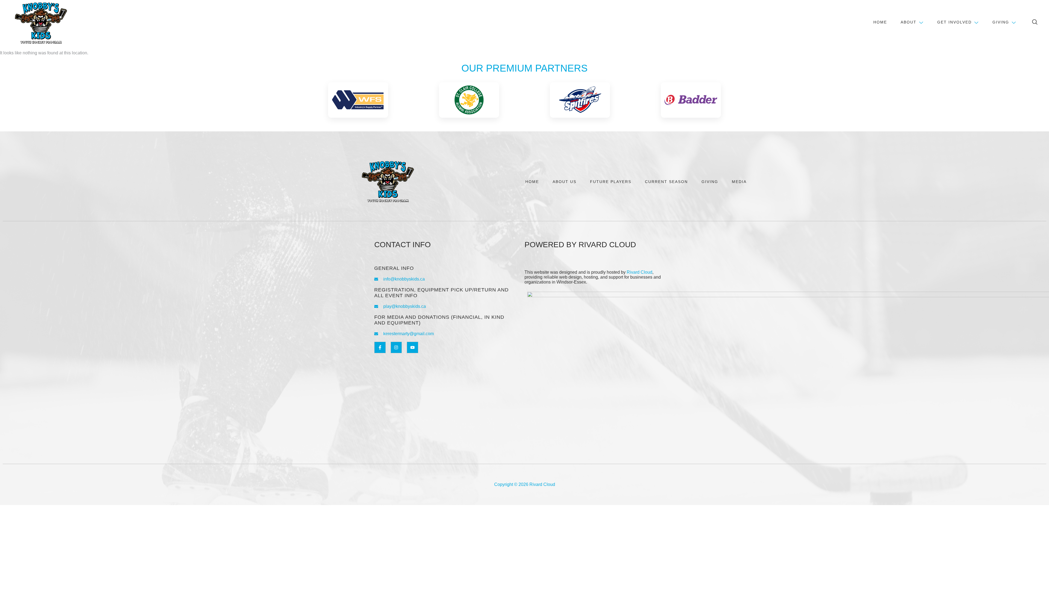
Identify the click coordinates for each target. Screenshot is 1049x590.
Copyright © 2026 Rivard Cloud (524, 484)
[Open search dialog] (1035, 22)
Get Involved (954, 22)
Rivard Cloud (639, 272)
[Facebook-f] (380, 347)
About (909, 22)
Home (880, 22)
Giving (1000, 22)
